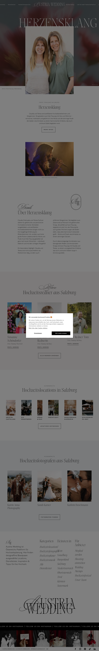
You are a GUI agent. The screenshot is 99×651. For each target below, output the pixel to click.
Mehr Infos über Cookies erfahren (38, 328)
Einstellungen (38, 333)
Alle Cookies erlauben (61, 333)
